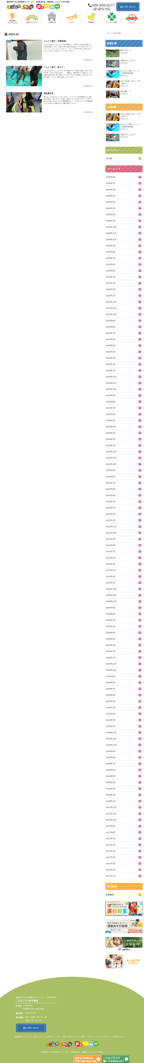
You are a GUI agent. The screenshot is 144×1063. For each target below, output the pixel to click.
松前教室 (110, 895)
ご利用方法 (50, 1037)
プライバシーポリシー (103, 1037)
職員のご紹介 (67, 1037)
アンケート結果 (79, 1037)
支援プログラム (38, 1037)
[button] (140, 33)
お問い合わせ (130, 7)
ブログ (58, 1037)
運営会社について (119, 1037)
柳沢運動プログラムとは (23, 1037)
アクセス (90, 1037)
